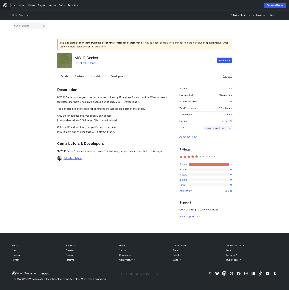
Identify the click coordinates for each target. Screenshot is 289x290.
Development (117, 76)
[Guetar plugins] (44, 26)
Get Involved (179, 245)
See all (228, 190)
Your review (185, 190)
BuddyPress (233, 260)
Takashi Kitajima (87, 62)
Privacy (15, 260)
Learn (122, 245)
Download (224, 60)
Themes (70, 250)
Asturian (45, 274)
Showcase (71, 245)
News (15, 250)
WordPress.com (235, 245)
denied (216, 128)
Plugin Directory (20, 15)
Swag (177, 260)
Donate (178, 255)
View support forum (190, 216)
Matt (229, 250)
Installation (97, 76)
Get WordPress (275, 5)
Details (64, 76)
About (15, 245)
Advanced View (188, 136)
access (207, 128)
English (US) (226, 121)
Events (176, 250)
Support (227, 76)
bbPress (231, 255)
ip (230, 128)
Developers (125, 255)
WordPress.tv (127, 260)
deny (224, 128)
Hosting (16, 255)
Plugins (69, 255)
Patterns (70, 260)
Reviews (79, 76)
